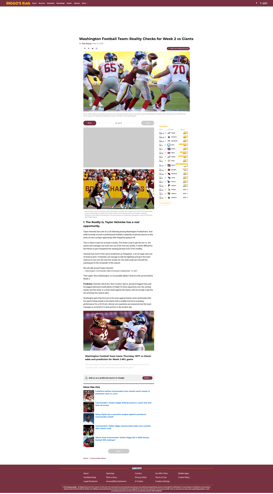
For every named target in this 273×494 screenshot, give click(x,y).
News (34, 3)
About (86, 473)
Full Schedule (165, 203)
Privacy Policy (141, 477)
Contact (138, 473)
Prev (90, 123)
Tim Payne (87, 43)
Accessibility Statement (116, 481)
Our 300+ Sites (161, 473)
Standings (61, 3)
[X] (261, 3)
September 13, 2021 (129, 271)
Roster (69, 3)
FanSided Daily (89, 477)
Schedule (50, 3)
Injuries (77, 3)
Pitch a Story (111, 477)
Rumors (42, 3)
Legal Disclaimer (90, 481)
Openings (110, 473)
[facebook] (256, 3)
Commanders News (98, 458)
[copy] (96, 48)
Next (148, 123)
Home (85, 458)
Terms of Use (161, 477)
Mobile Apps (183, 473)
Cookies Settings (162, 481)
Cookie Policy (184, 477)
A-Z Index (139, 481)
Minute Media (71, 487)
